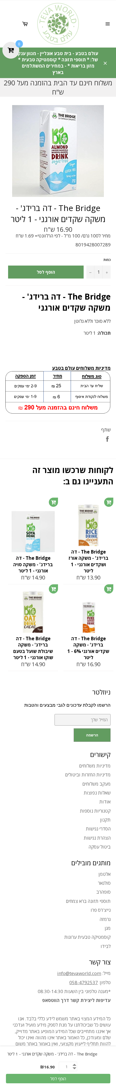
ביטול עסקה (99, 847)
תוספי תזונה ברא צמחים (88, 901)
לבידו (106, 946)
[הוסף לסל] (53, 502)
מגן (108, 928)
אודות (105, 802)
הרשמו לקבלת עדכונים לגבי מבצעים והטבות (67, 705)
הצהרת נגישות (97, 838)
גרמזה (105, 919)
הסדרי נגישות (98, 829)
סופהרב (103, 892)
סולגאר (104, 883)
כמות (107, 260)
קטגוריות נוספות (95, 811)
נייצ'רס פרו (101, 910)
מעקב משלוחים (96, 784)
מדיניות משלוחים (95, 766)
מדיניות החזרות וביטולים (88, 775)
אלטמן (104, 874)
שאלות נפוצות (97, 793)
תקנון (105, 820)
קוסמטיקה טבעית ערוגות (87, 937)
